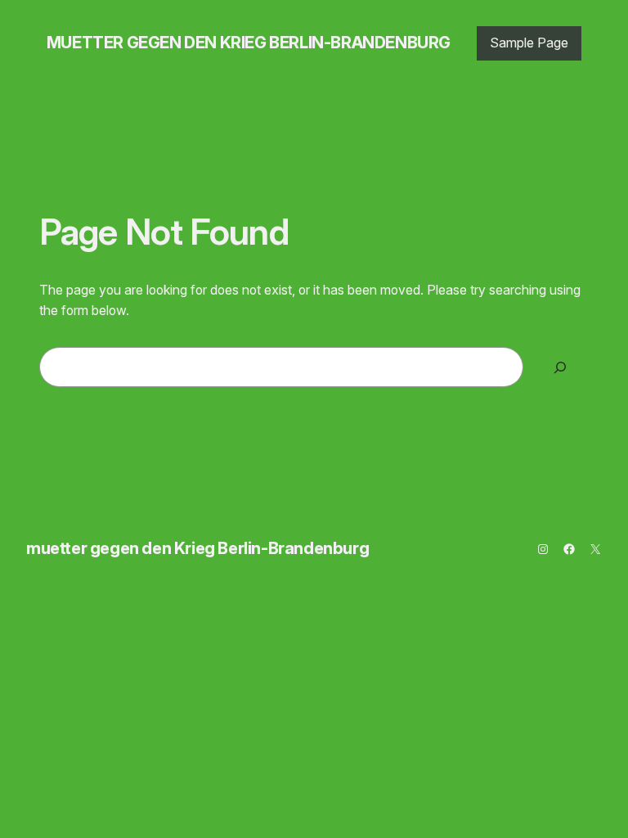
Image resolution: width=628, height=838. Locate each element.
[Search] (560, 367)
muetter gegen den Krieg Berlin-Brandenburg (249, 42)
